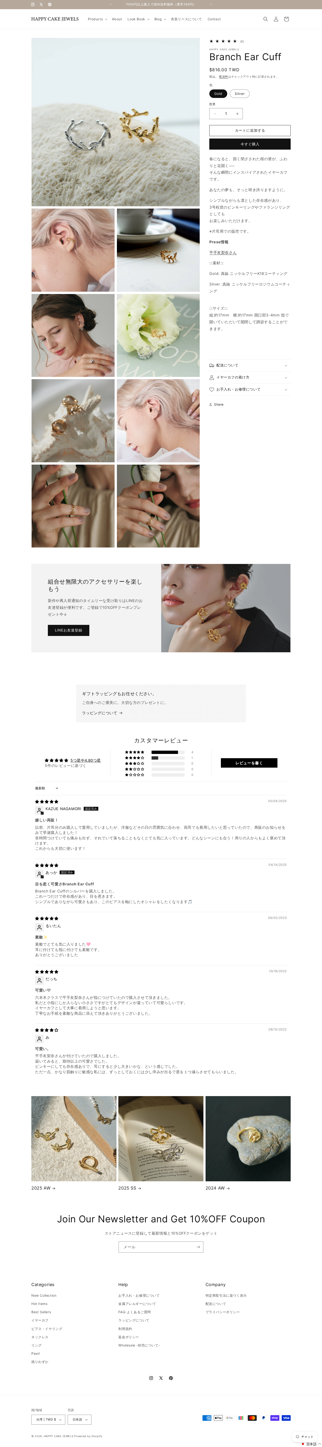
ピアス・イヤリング (46, 1329)
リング (36, 1345)
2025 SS (127, 1188)
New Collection (43, 1295)
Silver (240, 94)
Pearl (35, 1353)
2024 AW (215, 1188)
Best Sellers (41, 1312)
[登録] (198, 1247)
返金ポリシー (128, 1337)
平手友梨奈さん (223, 252)
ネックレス (40, 1337)
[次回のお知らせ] (211, 4)
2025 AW (40, 1188)
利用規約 (125, 1329)
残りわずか (40, 1362)
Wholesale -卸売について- (139, 1345)
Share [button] (219, 404)
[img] (46, 801)
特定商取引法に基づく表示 (226, 1295)
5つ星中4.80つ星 (85, 760)
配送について (216, 1304)
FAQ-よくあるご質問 (134, 1312)
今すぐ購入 (250, 144)
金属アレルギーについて (137, 1304)
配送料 (223, 77)
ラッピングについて (99, 713)
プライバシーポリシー (223, 1312)
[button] (97, 19)
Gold (218, 94)
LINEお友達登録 (68, 630)
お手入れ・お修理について (139, 1295)
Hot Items (39, 1304)
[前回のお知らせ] (111, 4)
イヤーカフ (40, 1320)
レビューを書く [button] (249, 763)
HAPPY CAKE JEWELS (59, 1436)
